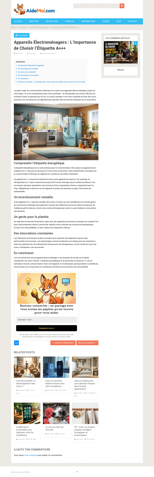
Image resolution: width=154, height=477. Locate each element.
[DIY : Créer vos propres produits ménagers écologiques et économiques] (85, 413)
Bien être (34, 21)
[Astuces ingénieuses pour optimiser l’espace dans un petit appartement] (85, 367)
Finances (70, 21)
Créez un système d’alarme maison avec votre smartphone (55, 383)
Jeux (118, 21)
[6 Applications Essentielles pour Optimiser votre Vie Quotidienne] (27, 413)
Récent (120, 70)
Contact (132, 21)
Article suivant (86, 343)
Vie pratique (52, 21)
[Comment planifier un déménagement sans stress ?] (27, 367)
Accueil (18, 21)
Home (13, 27)
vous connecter (30, 455)
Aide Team (19, 53)
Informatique (88, 21)
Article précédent (64, 343)
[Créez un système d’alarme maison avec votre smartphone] (56, 367)
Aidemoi (14, 472)
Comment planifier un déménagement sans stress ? (26, 383)
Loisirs (105, 21)
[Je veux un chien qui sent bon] (56, 413)
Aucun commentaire (48, 53)
